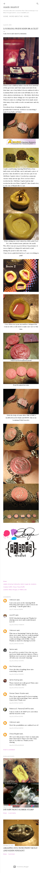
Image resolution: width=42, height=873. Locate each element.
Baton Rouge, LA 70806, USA (18, 589)
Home (5, 16)
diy (29, 584)
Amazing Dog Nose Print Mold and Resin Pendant (20, 849)
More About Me (16, 16)
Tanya (15, 587)
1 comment (11, 854)
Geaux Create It (11, 7)
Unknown (12, 600)
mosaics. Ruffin (7, 587)
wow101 (12, 615)
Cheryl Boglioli (14, 734)
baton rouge (24, 584)
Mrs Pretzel (13, 666)
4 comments (12, 813)
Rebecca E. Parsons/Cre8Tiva (19, 709)
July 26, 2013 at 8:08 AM (16, 745)
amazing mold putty (14, 584)
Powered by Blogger (23, 866)
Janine (11, 649)
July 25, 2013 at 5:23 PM (16, 728)
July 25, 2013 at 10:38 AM (16, 624)
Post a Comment (9, 749)
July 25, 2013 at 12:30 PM (16, 687)
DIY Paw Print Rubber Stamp (18, 809)
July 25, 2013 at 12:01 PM (16, 643)
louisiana (33, 584)
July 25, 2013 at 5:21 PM (16, 716)
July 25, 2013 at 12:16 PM (16, 674)
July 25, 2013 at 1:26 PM (16, 703)
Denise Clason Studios (17, 693)
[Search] (37, 3)
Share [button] (5, 581)
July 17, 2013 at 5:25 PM (16, 609)
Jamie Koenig (14, 680)
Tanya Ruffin (21, 587)
